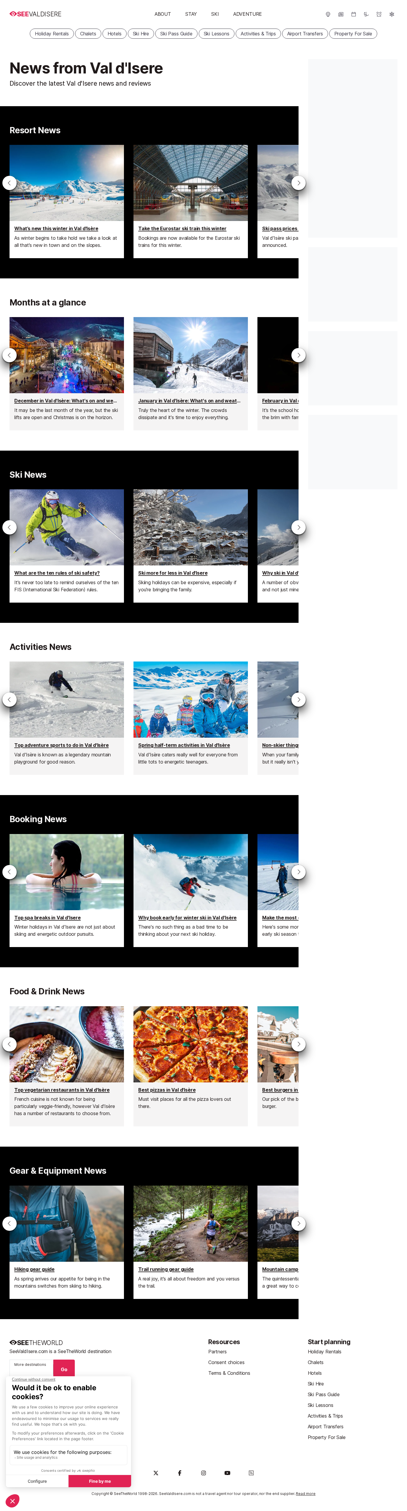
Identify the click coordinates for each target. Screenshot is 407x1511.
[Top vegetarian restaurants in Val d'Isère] (67, 1066)
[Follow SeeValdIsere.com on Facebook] (180, 1473)
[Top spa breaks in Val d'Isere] (67, 890)
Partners (217, 1352)
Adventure (247, 14)
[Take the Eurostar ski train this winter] (190, 201)
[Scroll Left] (9, 183)
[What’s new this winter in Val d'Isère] (67, 201)
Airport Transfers (305, 34)
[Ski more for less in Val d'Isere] (190, 546)
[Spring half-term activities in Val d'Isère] (190, 718)
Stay (191, 14)
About (163, 14)
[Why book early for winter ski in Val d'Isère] (190, 890)
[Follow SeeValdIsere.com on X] (156, 1473)
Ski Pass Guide (176, 34)
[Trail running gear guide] (190, 1242)
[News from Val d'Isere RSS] (251, 1473)
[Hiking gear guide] (67, 1242)
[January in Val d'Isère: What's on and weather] (190, 373)
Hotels (115, 34)
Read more (306, 1493)
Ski (215, 14)
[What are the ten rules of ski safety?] (67, 546)
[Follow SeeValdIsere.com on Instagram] (203, 1473)
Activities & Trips (258, 34)
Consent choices (226, 1362)
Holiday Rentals (52, 34)
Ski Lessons (216, 34)
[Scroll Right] (298, 183)
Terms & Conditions (229, 1373)
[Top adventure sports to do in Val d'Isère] (67, 718)
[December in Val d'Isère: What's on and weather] (67, 373)
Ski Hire (141, 34)
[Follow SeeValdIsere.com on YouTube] (227, 1473)
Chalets (88, 34)
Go (64, 1369)
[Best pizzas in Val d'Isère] (190, 1066)
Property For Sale (353, 34)
